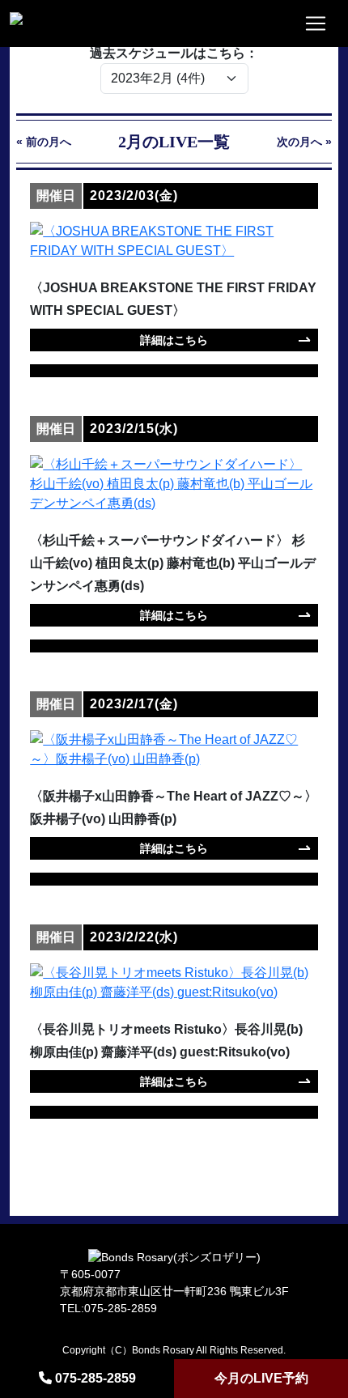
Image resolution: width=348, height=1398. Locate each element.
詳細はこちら (174, 340)
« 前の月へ (43, 141)
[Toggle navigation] (315, 23)
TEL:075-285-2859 (108, 1308)
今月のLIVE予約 (261, 1378)
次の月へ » (304, 141)
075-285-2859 (95, 1378)
